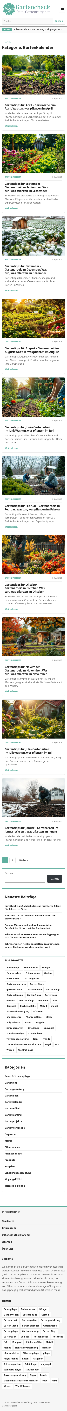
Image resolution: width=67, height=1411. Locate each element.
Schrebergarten (15, 1028)
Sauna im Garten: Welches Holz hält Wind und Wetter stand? (30, 917)
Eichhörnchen (14, 973)
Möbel (8, 1140)
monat (54, 1006)
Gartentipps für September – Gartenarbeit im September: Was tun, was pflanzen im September (26, 187)
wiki (57, 1044)
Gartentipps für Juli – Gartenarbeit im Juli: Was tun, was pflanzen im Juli (28, 751)
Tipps (35, 1039)
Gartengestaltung (16, 984)
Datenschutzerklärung (16, 1234)
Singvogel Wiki (54, 29)
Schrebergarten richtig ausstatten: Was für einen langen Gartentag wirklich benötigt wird (32, 945)
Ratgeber (41, 1022)
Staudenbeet (35, 1033)
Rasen (28, 1022)
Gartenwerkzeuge (15, 1127)
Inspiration (11, 1134)
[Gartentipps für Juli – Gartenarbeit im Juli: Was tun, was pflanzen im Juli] (33, 719)
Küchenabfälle (28, 1006)
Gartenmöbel (35, 989)
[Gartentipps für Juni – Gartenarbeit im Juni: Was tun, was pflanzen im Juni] (33, 397)
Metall (43, 1006)
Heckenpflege (26, 1000)
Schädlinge (33, 1028)
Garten (48, 973)
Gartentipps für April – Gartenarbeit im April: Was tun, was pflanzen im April (30, 106)
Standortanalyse (15, 1033)
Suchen (59, 21)
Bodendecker (31, 967)
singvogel (49, 1028)
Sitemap (7, 1241)
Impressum (9, 1227)
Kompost (11, 1006)
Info (55, 1000)
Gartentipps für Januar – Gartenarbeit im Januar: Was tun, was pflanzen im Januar (31, 829)
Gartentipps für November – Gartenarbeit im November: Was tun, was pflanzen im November (26, 670)
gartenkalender (15, 989)
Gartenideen (12, 1095)
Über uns (7, 1248)
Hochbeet (43, 1000)
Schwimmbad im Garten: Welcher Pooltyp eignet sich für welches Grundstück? (32, 936)
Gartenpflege (53, 989)
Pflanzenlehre (21, 29)
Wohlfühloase (25, 1050)
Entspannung (33, 973)
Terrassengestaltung (18, 1039)
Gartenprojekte (13, 1121)
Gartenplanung (15, 995)
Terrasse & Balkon (15, 1185)
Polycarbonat (14, 1022)
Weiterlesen (11, 126)
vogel (48, 1044)
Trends (46, 1039)
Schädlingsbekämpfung (18, 1172)
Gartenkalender (13, 98)
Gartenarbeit (13, 978)
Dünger (46, 967)
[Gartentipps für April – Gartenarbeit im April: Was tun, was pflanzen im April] (33, 74)
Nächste (23, 860)
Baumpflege (13, 967)
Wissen (10, 1050)
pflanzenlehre (14, 1017)
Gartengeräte (32, 978)
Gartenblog (38, 29)
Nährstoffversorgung (18, 1011)
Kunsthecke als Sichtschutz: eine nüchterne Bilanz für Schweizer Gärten (33, 907)
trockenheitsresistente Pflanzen (24, 1044)
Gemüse (11, 1000)
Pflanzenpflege (34, 1017)
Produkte (10, 1159)
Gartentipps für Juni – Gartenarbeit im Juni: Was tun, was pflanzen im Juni (29, 429)
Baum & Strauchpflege (17, 1076)
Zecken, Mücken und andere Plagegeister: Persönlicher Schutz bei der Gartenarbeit (28, 926)
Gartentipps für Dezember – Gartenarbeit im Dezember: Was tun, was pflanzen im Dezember (26, 269)
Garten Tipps (34, 995)
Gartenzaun (51, 995)
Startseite (8, 1220)
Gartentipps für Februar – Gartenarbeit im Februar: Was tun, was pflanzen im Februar (33, 507)
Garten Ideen (37, 984)
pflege (49, 1017)
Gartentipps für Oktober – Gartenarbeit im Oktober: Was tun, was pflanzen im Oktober (24, 588)
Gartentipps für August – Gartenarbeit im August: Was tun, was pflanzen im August (32, 350)
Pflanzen (38, 1011)
